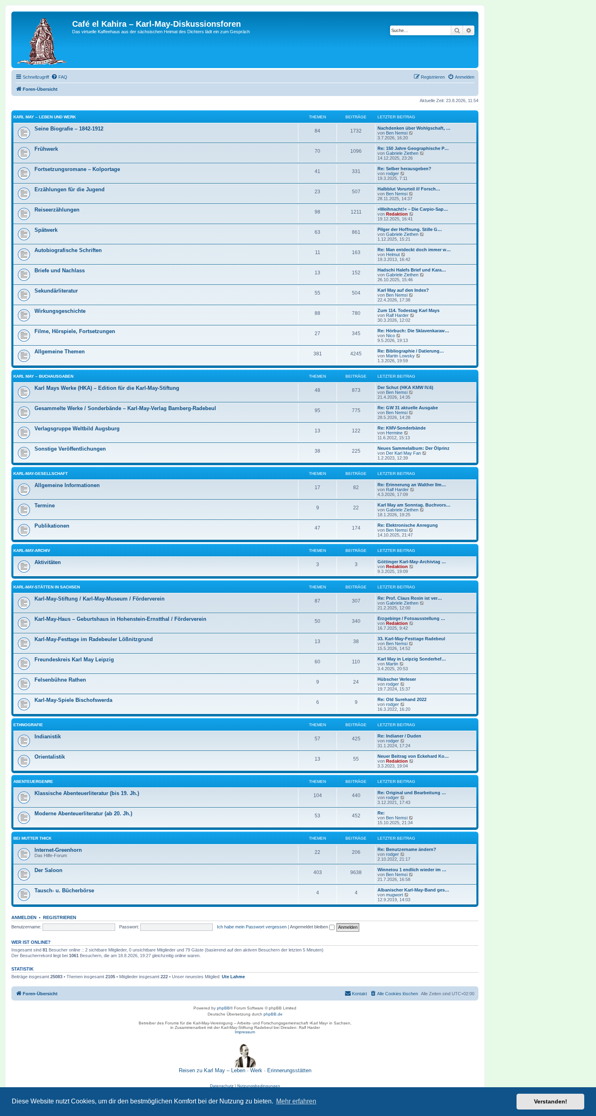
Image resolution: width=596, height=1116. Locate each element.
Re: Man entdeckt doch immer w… (414, 249)
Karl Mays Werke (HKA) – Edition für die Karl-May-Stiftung (106, 388)
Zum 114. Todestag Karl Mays (408, 310)
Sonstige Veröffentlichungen (70, 449)
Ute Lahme (233, 976)
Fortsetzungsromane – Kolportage (77, 169)
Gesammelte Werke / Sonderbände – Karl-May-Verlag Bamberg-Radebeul (125, 408)
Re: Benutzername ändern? (406, 849)
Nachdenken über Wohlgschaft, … (413, 128)
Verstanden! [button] (550, 1101)
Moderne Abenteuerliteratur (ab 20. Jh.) (83, 813)
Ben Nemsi (396, 132)
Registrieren (59, 917)
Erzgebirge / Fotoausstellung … (411, 618)
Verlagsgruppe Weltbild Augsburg (77, 428)
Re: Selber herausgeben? (404, 168)
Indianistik (47, 736)
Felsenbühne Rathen (60, 680)
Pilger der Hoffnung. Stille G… (409, 229)
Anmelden (23, 917)
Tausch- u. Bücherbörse (64, 890)
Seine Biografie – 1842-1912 (68, 129)
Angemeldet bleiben (309, 926)
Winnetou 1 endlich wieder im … (411, 869)
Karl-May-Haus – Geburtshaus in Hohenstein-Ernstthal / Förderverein (120, 619)
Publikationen (51, 526)
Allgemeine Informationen (67, 485)
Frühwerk (46, 149)
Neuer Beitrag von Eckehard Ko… (413, 756)
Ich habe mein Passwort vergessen (252, 926)
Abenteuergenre (33, 781)
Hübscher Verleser (396, 679)
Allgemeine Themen (59, 351)
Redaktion (397, 214)
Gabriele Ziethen (402, 153)
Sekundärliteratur (56, 291)
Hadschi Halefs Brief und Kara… (411, 269)
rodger (392, 173)
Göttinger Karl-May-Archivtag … (411, 561)
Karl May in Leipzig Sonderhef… (411, 658)
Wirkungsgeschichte (60, 311)
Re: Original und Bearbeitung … (411, 792)
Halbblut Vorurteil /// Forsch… (408, 188)
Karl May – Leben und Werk (44, 117)
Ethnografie (28, 725)
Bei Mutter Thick (32, 838)
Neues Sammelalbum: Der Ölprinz (413, 448)
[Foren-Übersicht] (42, 39)
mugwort (394, 894)
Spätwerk (46, 230)
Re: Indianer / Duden (399, 735)
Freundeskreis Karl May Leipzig (74, 659)
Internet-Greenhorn (58, 850)
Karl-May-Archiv (31, 550)
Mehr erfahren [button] (296, 1101)
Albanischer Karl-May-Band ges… (413, 889)
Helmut (393, 254)
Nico (390, 335)
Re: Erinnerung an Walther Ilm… (411, 484)
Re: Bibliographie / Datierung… (410, 350)
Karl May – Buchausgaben (43, 376)
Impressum (245, 1032)
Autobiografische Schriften (68, 250)
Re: (381, 812)
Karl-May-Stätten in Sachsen (46, 587)
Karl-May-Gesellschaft (40, 473)
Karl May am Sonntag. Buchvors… (413, 504)
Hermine (394, 432)
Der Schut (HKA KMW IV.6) (405, 387)
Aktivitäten (47, 562)
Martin (392, 663)
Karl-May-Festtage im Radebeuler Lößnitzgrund (93, 639)
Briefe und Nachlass (59, 270)
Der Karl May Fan (403, 453)
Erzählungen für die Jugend (69, 189)
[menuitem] (59, 77)
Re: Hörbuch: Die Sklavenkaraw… (413, 330)
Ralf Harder (397, 315)
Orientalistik (49, 757)
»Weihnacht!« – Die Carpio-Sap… (412, 209)
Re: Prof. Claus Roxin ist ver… (409, 598)
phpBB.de (273, 1014)
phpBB (223, 1008)
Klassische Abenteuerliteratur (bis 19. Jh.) (86, 793)
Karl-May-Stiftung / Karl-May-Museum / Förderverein (99, 599)
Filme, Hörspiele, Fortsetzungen (74, 331)
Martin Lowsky (400, 355)
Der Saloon (48, 870)
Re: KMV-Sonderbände (401, 427)
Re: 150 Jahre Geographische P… (413, 148)
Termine (44, 505)
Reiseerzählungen (56, 210)
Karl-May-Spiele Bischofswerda (73, 700)
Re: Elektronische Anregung (407, 525)
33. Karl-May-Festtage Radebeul (411, 638)
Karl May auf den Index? (403, 290)
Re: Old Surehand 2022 (402, 699)
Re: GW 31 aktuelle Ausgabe (407, 407)
